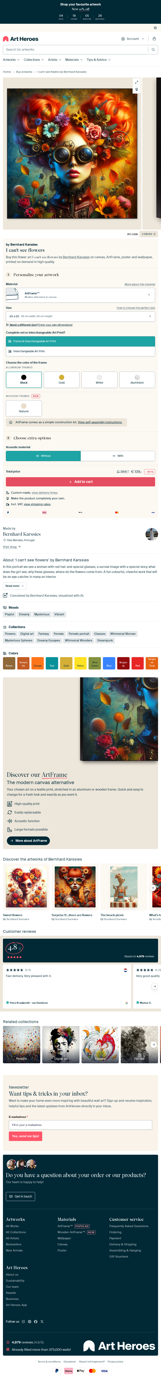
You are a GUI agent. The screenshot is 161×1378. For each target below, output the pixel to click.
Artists (52, 60)
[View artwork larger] (136, 82)
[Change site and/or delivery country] (155, 28)
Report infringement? (92, 1361)
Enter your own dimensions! (41, 325)
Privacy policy (115, 1361)
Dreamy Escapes (48, 640)
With (120, 456)
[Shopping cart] (154, 39)
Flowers (10, 634)
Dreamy (24, 614)
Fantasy (43, 634)
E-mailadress (18, 1116)
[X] (42, 1322)
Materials (72, 60)
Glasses (99, 634)
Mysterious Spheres (18, 640)
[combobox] (75, 49)
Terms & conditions (49, 1361)
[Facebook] (36, 1322)
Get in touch (23, 1196)
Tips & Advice (97, 60)
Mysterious (41, 614)
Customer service (126, 1219)
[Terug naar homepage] (20, 39)
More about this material (140, 284)
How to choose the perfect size (136, 308)
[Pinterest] (29, 1322)
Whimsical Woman (123, 634)
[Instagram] (23, 1322)
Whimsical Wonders (78, 640)
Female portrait (79, 634)
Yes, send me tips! (25, 1136)
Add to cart (83, 481)
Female (59, 634)
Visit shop (10, 547)
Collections (32, 60)
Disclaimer (70, 1361)
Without (46, 456)
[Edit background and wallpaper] (136, 89)
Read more (12, 586)
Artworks (9, 60)
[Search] (153, 49)
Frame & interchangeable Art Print (34, 341)
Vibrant (59, 614)
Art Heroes (16, 1267)
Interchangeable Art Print (29, 351)
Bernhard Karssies (24, 245)
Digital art (27, 634)
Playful (9, 614)
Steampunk (105, 640)
